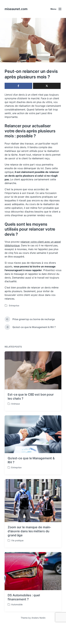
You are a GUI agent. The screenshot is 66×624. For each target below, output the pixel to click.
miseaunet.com (16, 9)
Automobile (17, 604)
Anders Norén (38, 617)
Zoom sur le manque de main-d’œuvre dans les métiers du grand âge (29, 531)
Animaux (15, 403)
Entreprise (14, 305)
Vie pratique (17, 540)
